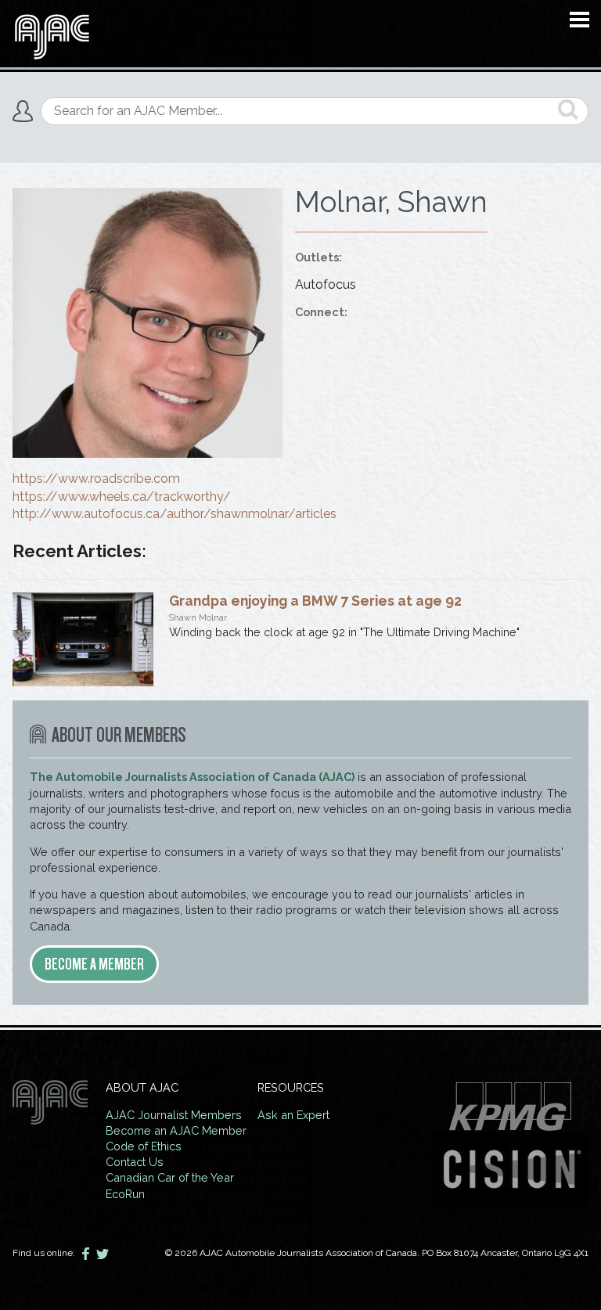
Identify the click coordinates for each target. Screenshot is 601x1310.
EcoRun (125, 1193)
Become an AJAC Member (176, 1130)
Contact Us (135, 1161)
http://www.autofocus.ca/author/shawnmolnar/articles (174, 513)
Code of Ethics (144, 1146)
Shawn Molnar (198, 618)
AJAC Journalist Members (174, 1114)
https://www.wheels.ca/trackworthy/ (122, 496)
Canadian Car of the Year (170, 1177)
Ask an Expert (293, 1114)
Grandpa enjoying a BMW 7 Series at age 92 (315, 600)
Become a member (94, 964)
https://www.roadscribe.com (96, 478)
